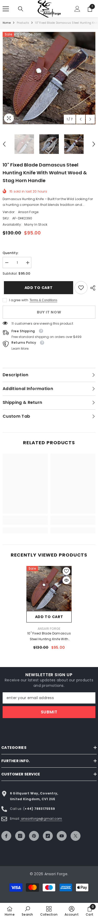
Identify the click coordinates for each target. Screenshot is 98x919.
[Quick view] (66, 580)
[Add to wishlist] (66, 571)
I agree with (18, 300)
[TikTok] (48, 836)
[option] (49, 78)
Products (23, 23)
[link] (81, 287)
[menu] (6, 9)
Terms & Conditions (43, 300)
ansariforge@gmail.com (41, 818)
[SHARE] (91, 288)
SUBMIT (49, 712)
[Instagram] (20, 836)
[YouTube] (62, 836)
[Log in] (77, 9)
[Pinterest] (34, 836)
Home (7, 23)
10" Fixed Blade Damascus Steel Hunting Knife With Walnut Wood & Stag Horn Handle (49, 636)
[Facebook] (6, 836)
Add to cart (37, 287)
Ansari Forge (28, 212)
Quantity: (11, 253)
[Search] (21, 9)
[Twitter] (75, 836)
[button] (80, 119)
